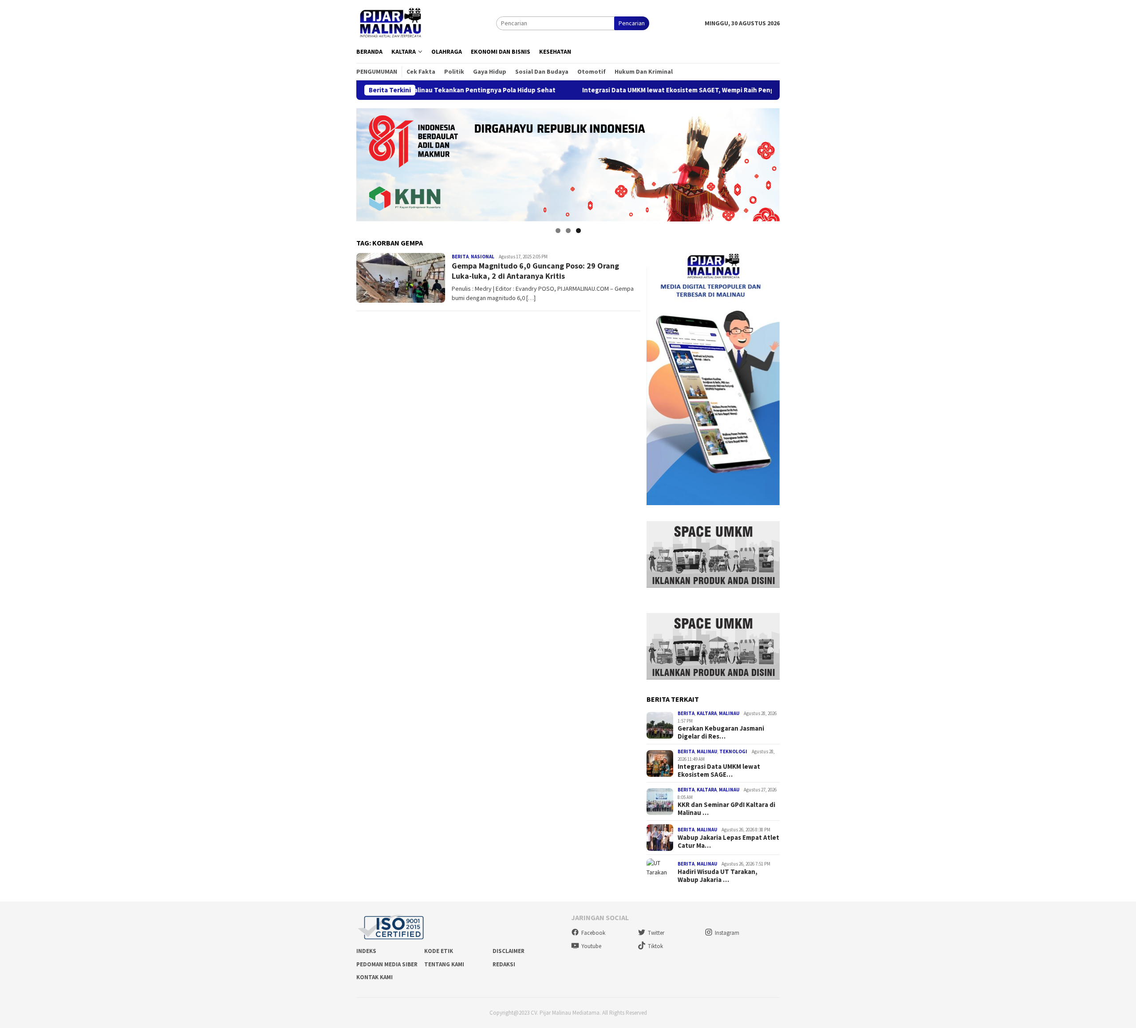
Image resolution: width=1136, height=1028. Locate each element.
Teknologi (733, 751)
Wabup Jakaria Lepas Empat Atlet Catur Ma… (728, 842)
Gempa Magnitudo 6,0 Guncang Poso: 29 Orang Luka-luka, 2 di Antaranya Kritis (535, 271)
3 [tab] (578, 230)
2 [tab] (568, 230)
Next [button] (768, 162)
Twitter (656, 933)
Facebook (593, 933)
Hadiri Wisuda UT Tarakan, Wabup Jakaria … (717, 876)
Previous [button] (367, 162)
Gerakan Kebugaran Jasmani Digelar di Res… (721, 732)
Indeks (366, 951)
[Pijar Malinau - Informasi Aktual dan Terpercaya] (391, 23)
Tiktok (655, 946)
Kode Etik (438, 951)
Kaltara (707, 713)
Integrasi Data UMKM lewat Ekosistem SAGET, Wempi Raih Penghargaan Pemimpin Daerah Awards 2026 (680, 90)
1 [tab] (558, 230)
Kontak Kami (374, 977)
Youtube (591, 946)
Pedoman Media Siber (387, 964)
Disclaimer (509, 951)
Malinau (729, 713)
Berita (460, 256)
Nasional (482, 256)
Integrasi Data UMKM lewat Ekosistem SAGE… (719, 771)
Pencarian (632, 23)
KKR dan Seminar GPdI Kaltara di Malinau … (726, 809)
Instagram (727, 933)
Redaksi (504, 964)
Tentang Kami (444, 964)
